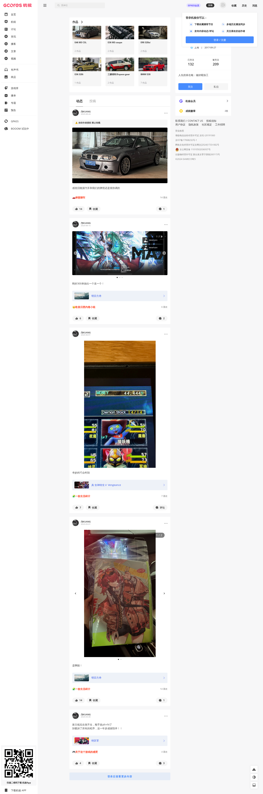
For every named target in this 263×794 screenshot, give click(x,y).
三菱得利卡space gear (119, 74)
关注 (190, 86)
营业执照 (179, 130)
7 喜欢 (164, 496)
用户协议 (180, 124)
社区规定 (207, 124)
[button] (78, 209)
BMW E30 (145, 74)
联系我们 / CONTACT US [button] (189, 120)
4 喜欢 (164, 751)
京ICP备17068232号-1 (186, 140)
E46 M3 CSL (81, 42)
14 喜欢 (163, 197)
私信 (216, 86)
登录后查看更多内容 (120, 776)
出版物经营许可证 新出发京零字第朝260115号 (197, 154)
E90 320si (145, 42)
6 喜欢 (164, 306)
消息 (254, 5)
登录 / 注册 (220, 40)
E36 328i (79, 74)
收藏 (234, 5)
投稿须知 (211, 120)
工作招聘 (220, 124)
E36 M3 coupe (115, 42)
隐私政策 (194, 124)
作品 (75, 21)
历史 (244, 5)
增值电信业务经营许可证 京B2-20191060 (195, 135)
